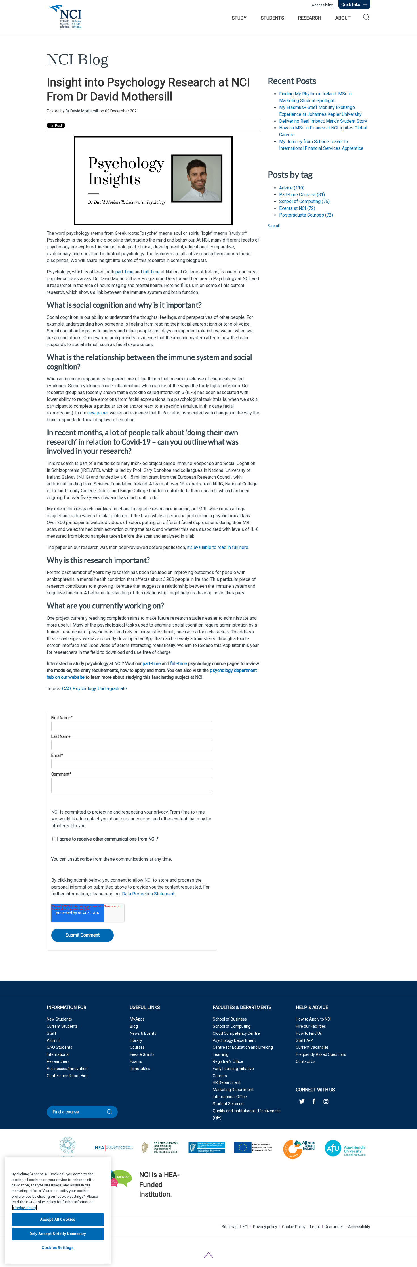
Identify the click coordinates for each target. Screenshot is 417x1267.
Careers (220, 1075)
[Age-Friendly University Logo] (139, 1209)
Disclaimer (334, 1226)
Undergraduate (112, 688)
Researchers (58, 1061)
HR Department (227, 1082)
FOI (245, 1226)
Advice (291, 187)
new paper (97, 413)
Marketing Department (233, 1089)
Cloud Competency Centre (236, 1033)
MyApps (137, 1019)
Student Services (228, 1103)
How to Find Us (309, 1033)
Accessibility (322, 5)
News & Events (143, 1033)
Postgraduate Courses (306, 215)
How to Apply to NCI (313, 1019)
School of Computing (304, 201)
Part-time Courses (302, 194)
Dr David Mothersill (82, 111)
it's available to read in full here (217, 547)
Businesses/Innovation (67, 1068)
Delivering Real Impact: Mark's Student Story (323, 121)
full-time (151, 272)
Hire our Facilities (311, 1026)
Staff (51, 1033)
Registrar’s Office (228, 1061)
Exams (136, 1061)
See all (274, 226)
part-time (124, 272)
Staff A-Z (304, 1040)
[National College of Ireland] (65, 19)
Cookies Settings (58, 1248)
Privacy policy (265, 1226)
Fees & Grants (142, 1054)
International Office (230, 1096)
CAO (66, 688)
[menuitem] (239, 18)
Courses (137, 1047)
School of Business (230, 1019)
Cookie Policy (294, 1226)
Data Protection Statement (148, 894)
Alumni (53, 1040)
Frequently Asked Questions (321, 1054)
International (58, 1054)
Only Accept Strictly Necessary (58, 1234)
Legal (315, 1226)
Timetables (140, 1068)
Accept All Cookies (57, 1219)
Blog (134, 1026)
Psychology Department (234, 1040)
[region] (58, 1210)
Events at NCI (297, 208)
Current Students (62, 1026)
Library (136, 1040)
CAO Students (59, 1047)
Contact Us (305, 1061)
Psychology (84, 688)
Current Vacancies (312, 1047)
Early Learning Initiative (233, 1068)
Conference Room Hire (67, 1075)
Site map (230, 1226)
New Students (59, 1019)
